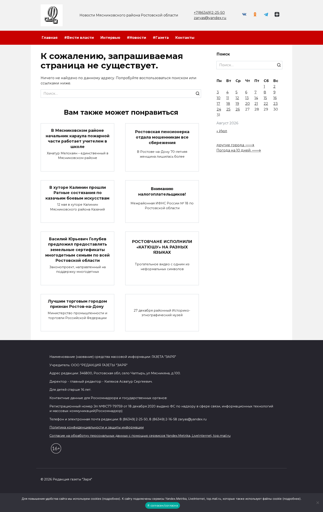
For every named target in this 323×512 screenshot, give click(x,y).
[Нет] (317, 502)
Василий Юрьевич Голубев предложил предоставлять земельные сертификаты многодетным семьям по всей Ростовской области (77, 249)
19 (237, 104)
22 (266, 104)
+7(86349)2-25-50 (209, 13)
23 (275, 104)
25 (228, 109)
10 (218, 98)
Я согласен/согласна (162, 505)
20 (247, 104)
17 (218, 104)
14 (256, 98)
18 (228, 104)
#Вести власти (79, 38)
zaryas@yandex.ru (210, 18)
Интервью (110, 38)
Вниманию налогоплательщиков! (162, 191)
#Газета (161, 38)
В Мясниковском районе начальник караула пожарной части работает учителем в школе (77, 138)
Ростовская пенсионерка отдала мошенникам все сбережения (162, 137)
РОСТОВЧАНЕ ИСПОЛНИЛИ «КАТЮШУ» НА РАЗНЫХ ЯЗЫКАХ (162, 247)
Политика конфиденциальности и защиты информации (96, 427)
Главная (50, 38)
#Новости (136, 38)
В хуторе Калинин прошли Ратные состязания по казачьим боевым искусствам (77, 192)
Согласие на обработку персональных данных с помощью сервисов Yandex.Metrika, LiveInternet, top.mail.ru (139, 436)
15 (265, 98)
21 (256, 104)
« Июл (221, 131)
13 (247, 98)
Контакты (184, 38)
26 (238, 109)
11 (227, 98)
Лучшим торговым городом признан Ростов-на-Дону (77, 304)
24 (219, 109)
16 (275, 98)
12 (237, 98)
